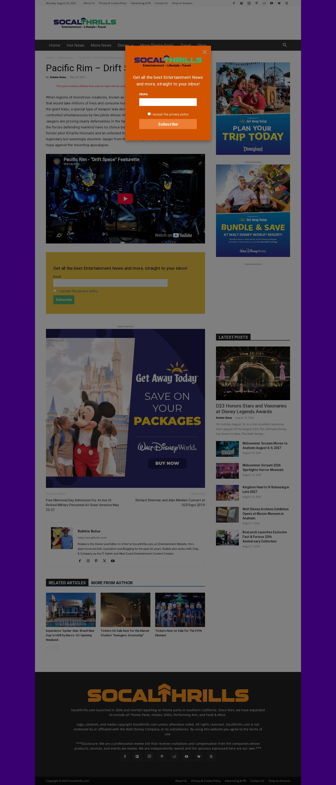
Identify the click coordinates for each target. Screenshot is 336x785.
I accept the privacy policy (170, 114)
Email (143, 94)
